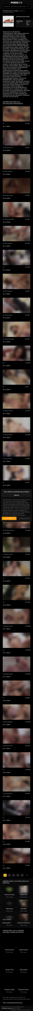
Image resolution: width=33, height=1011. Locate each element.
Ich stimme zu (9, 518)
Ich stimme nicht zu (24, 518)
